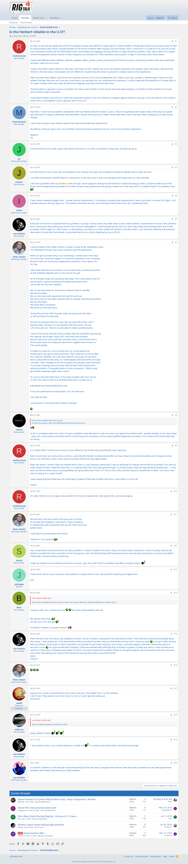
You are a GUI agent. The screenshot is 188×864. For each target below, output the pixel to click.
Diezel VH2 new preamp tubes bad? (37, 807)
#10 (175, 491)
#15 (175, 634)
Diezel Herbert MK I (34, 833)
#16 (175, 665)
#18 (175, 715)
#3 (176, 144)
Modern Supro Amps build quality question (41, 824)
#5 (176, 195)
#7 (176, 242)
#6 (176, 219)
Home (14, 17)
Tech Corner (39, 827)
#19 (175, 739)
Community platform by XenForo (94, 862)
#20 (175, 763)
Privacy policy (155, 856)
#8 (176, 415)
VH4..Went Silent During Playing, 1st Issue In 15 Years (47, 816)
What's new (38, 17)
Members (54, 17)
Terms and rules (141, 856)
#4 (176, 167)
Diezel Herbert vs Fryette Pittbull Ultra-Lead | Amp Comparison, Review (56, 799)
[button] (46, 17)
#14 (175, 593)
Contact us (128, 856)
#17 (175, 688)
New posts (13, 22)
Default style (17, 856)
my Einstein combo (64, 183)
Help (165, 856)
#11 (175, 514)
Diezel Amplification (42, 802)
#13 (175, 569)
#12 (175, 545)
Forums (25, 17)
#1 (176, 41)
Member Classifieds (45, 836)
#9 (176, 445)
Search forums (26, 22)
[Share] (172, 41)
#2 (176, 107)
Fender (62, 627)
